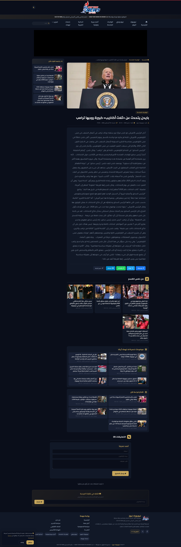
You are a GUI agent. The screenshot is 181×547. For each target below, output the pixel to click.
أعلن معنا (86, 523)
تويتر (129, 268)
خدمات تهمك (67, 23)
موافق (30, 542)
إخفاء (22, 542)
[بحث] (48, 23)
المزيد (56, 22)
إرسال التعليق (120, 473)
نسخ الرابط (98, 268)
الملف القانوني (55, 526)
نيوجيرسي (120, 21)
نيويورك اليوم (133, 23)
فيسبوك (139, 268)
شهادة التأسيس (55, 530)
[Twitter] (142, 531)
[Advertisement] (90, 43)
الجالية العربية (80, 23)
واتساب (120, 268)
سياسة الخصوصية (83, 526)
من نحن (57, 520)
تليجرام (110, 268)
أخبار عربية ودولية (94, 23)
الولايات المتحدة (110, 23)
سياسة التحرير (55, 523)
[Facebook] (147, 531)
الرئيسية (144, 24)
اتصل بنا (135, 531)
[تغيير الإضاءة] (33, 7)
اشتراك (38, 502)
